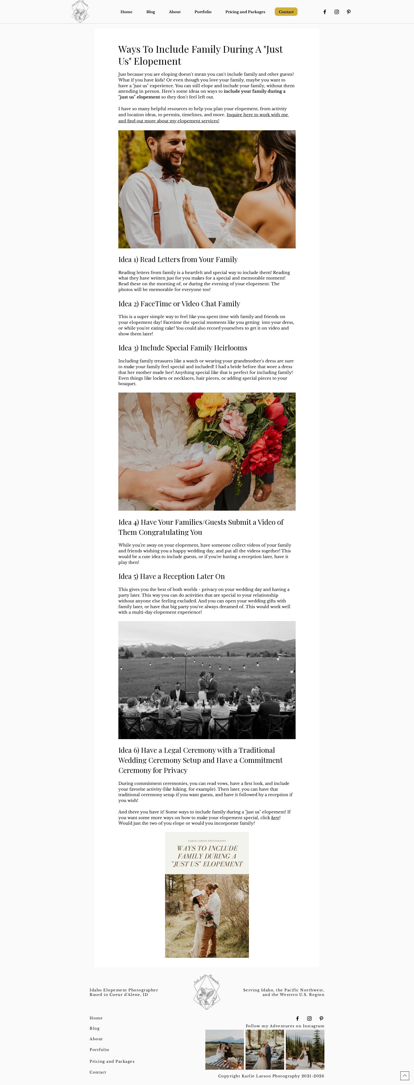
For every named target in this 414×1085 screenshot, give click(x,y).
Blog (95, 1028)
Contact (98, 1072)
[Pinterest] (349, 12)
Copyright (230, 1076)
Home (96, 1018)
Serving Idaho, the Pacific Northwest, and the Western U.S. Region (284, 992)
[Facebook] (325, 12)
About (96, 1039)
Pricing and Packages (112, 1061)
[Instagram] (337, 12)
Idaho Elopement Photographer (124, 990)
